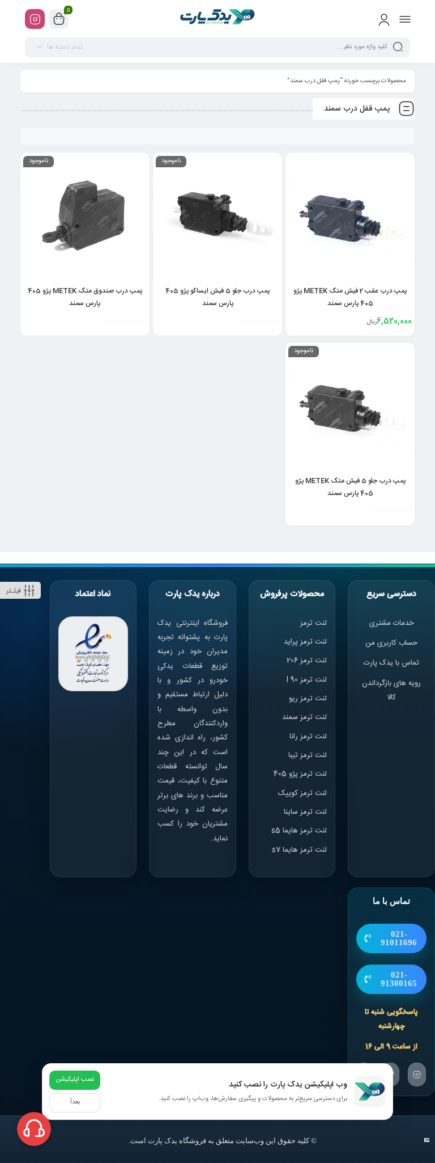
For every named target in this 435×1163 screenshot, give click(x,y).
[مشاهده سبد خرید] (59, 19)
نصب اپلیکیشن (75, 1080)
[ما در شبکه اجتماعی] (35, 19)
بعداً (75, 1102)
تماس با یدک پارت (391, 663)
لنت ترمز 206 (307, 660)
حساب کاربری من (391, 643)
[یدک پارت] (218, 18)
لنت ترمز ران (309, 736)
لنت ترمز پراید (305, 642)
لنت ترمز (313, 623)
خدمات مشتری (391, 623)
